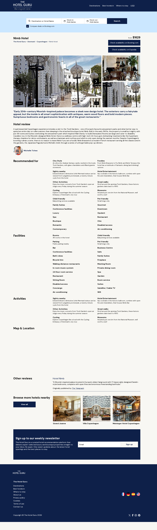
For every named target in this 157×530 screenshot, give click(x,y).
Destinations (94, 5)
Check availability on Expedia (124, 49)
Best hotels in (108, 5)
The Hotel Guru (20, 481)
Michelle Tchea (30, 150)
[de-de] (128, 494)
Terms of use (18, 504)
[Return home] (22, 5)
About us (17, 495)
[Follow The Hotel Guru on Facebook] (132, 515)
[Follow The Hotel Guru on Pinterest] (139, 515)
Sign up (129, 444)
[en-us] (138, 494)
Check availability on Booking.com (124, 43)
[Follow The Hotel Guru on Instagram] (136, 515)
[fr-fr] (123, 494)
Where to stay (122, 5)
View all (24, 404)
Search (117, 21)
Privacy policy (19, 498)
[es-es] (133, 494)
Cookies (16, 501)
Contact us (18, 507)
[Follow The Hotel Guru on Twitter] (130, 515)
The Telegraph (78, 388)
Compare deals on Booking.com (42, 26)
